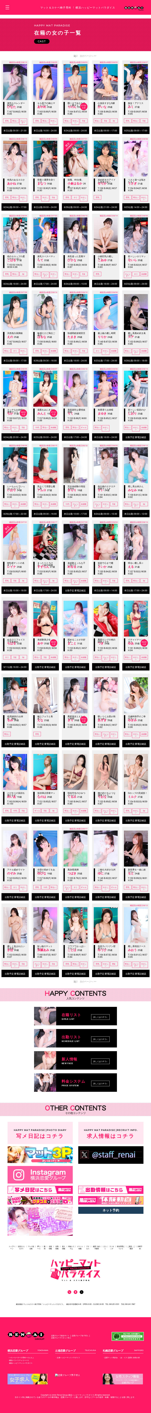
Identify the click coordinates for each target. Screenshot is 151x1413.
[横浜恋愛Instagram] (40, 1175)
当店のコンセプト (21, 1247)
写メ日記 (40, 1134)
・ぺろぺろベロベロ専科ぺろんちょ (21, 1357)
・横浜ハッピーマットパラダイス (20, 1363)
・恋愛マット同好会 (110, 1357)
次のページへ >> (88, 56)
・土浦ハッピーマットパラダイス (67, 1357)
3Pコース (38, 1247)
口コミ (104, 1247)
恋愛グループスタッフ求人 (61, 1338)
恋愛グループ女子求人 (80, 1336)
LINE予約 (140, 1247)
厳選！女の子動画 (96, 1247)
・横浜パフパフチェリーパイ (18, 1360)
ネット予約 (111, 1210)
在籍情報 (50, 1247)
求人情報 (111, 1134)
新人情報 (63, 1247)
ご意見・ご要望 (131, 1247)
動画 (44, 1247)
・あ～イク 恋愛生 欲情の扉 (129, 1357)
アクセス (87, 1247)
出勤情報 (56, 1247)
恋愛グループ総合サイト (60, 1336)
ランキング (111, 1247)
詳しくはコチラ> (100, 1017)
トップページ (12, 1247)
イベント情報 (80, 1247)
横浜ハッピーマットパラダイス (95, 7)
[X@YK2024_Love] (110, 1155)
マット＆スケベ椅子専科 (55, 7)
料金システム (71, 1247)
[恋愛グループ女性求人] (28, 1379)
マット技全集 (31, 1247)
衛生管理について (120, 1247)
